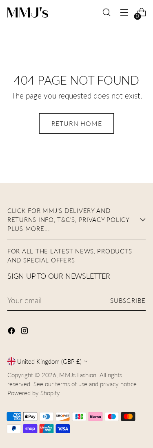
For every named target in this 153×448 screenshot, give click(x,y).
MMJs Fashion (77, 375)
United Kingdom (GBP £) (49, 361)
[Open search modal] (106, 12)
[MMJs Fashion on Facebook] (12, 332)
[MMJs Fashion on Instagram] (25, 332)
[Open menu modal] (123, 12)
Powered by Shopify (33, 392)
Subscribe (128, 300)
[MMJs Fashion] (27, 12)
